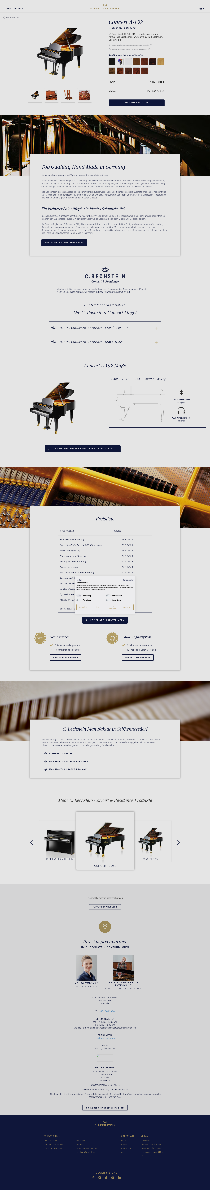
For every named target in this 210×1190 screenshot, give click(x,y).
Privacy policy (128, 580)
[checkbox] (78, 596)
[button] (80, 580)
